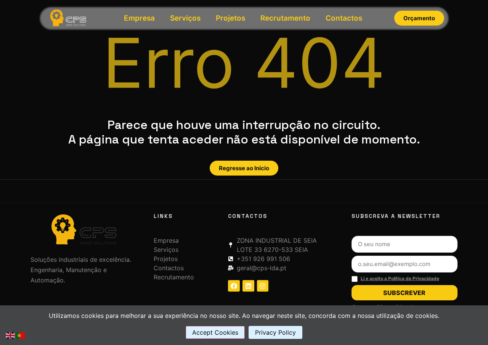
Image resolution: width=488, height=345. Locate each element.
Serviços (185, 18)
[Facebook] (234, 286)
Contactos (344, 18)
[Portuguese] (21, 335)
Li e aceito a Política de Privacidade (400, 278)
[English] (11, 335)
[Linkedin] (248, 286)
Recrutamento (285, 18)
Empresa (139, 18)
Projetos (230, 18)
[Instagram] (263, 286)
